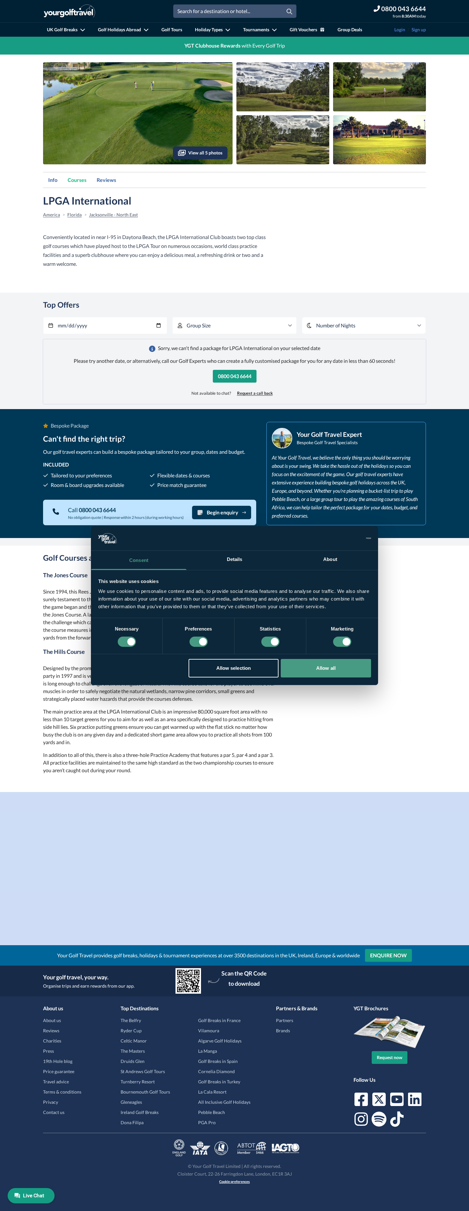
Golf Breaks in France (219, 1020)
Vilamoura (208, 1030)
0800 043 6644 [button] (234, 376)
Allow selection (233, 668)
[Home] (69, 11)
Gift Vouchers (303, 29)
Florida (74, 214)
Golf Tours (171, 29)
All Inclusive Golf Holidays (224, 1102)
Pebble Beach (211, 1112)
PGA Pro (207, 1122)
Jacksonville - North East (113, 214)
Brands (283, 1030)
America (51, 214)
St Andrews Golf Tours (143, 1071)
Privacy (50, 1102)
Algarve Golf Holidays (220, 1040)
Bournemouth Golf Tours (145, 1092)
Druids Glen (133, 1061)
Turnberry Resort (138, 1081)
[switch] (199, 642)
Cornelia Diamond (216, 1071)
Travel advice (56, 1081)
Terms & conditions (62, 1092)
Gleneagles (131, 1102)
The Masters (133, 1051)
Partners (284, 1020)
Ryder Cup (131, 1030)
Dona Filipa (132, 1122)
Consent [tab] (138, 560)
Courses (77, 180)
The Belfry (131, 1020)
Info (52, 180)
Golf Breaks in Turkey (219, 1081)
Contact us (53, 1112)
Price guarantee (58, 1071)
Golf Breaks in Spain (218, 1061)
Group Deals (350, 29)
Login (399, 29)
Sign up (419, 29)
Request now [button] (389, 1057)
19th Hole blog (57, 1061)
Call (92, 509)
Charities (52, 1040)
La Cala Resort (212, 1092)
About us (52, 1020)
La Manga (207, 1051)
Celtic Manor (134, 1040)
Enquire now (388, 955)
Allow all (326, 668)
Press (48, 1051)
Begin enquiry (222, 512)
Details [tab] (234, 559)
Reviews (106, 180)
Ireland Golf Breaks (140, 1112)
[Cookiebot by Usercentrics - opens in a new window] (343, 538)
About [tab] (330, 559)
